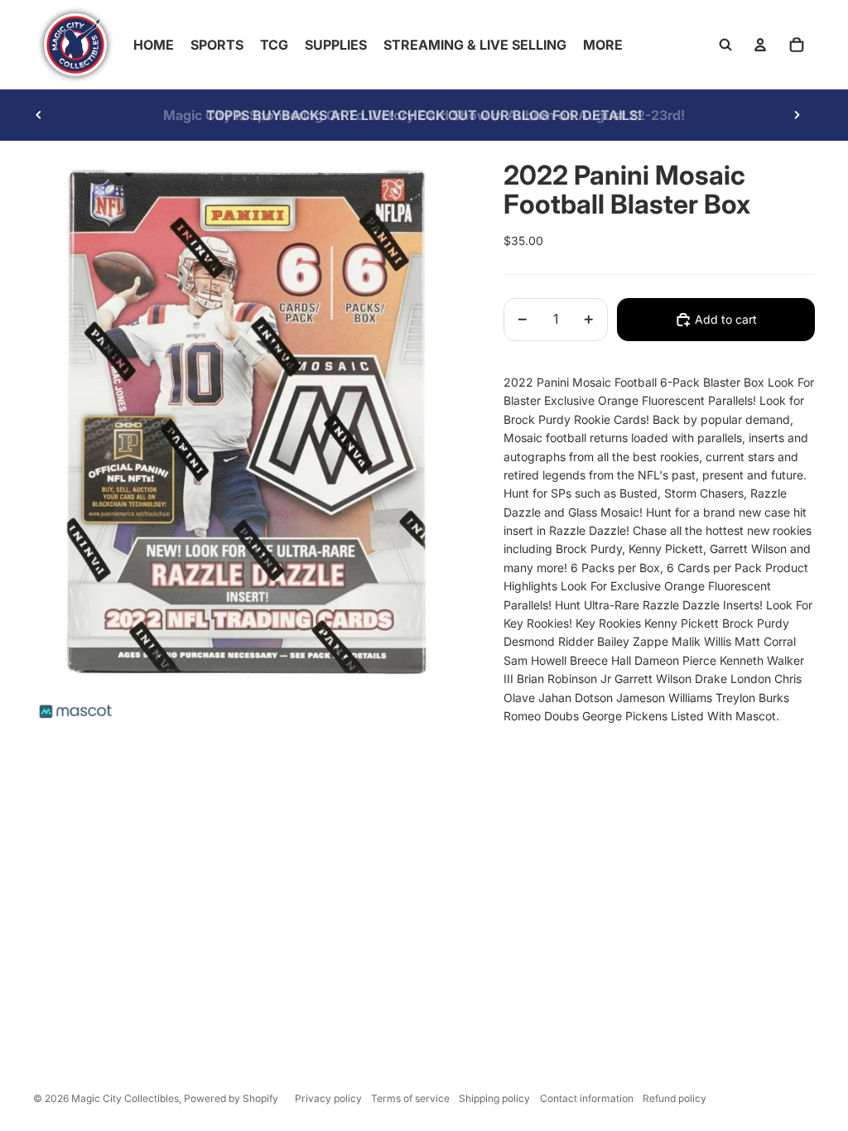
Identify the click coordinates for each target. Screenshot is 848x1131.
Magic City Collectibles (125, 1098)
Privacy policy (328, 1098)
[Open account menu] (760, 44)
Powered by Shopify (231, 1098)
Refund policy (674, 1098)
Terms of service (410, 1098)
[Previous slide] (39, 115)
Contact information (587, 1098)
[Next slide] (796, 115)
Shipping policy (494, 1098)
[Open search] (725, 44)
